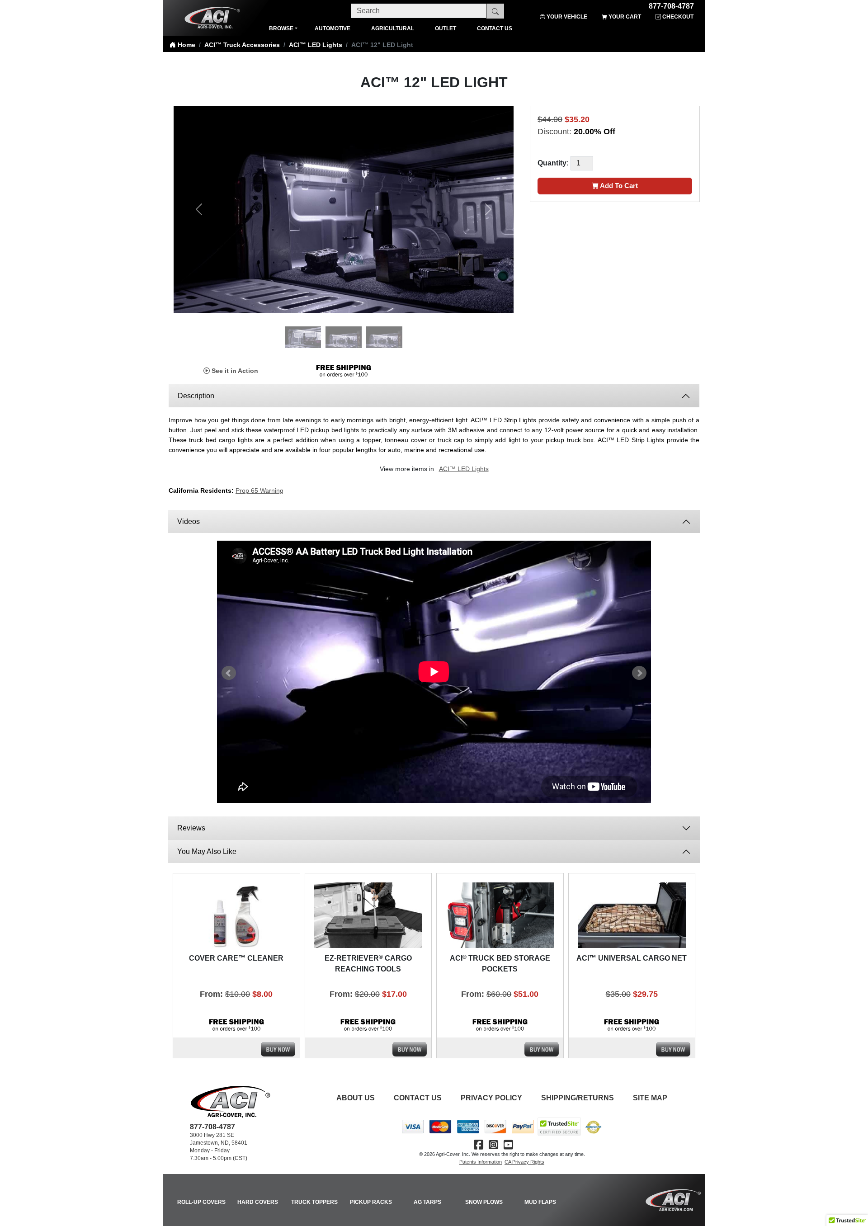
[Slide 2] (344, 327)
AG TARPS (427, 1202)
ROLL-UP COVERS (201, 1202)
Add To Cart (618, 185)
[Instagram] (493, 1145)
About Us (355, 1098)
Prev (229, 673)
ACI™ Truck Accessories (242, 44)
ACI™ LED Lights (315, 44)
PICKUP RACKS (371, 1202)
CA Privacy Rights (524, 1162)
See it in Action (234, 370)
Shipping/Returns (577, 1098)
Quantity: (553, 163)
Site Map (650, 1098)
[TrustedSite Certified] (559, 1127)
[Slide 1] (303, 327)
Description (196, 396)
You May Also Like (206, 851)
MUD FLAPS (540, 1202)
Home (185, 44)
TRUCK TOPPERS (314, 1202)
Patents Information (480, 1162)
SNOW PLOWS (484, 1202)
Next (639, 673)
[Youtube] (508, 1145)
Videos (189, 521)
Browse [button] (281, 28)
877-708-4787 (671, 4)
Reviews (191, 828)
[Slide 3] (384, 327)
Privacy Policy (491, 1098)
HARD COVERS (257, 1202)
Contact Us (418, 1098)
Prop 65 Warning (259, 490)
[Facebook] (478, 1145)
